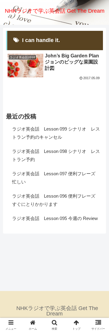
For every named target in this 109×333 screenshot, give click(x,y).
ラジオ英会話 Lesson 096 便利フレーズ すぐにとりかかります (56, 200)
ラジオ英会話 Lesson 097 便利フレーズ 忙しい (56, 177)
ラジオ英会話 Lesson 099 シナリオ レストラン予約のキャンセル (56, 133)
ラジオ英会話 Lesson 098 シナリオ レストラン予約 (56, 155)
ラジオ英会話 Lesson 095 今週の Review (55, 218)
